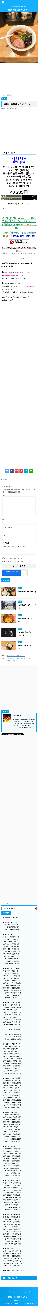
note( (21, 224)
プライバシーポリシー (14, 1292)
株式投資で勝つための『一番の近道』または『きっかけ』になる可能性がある (18, 221)
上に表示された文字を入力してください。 (15, 547)
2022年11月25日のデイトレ (16, 656)
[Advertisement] (19, 78)
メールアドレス (7, 527)
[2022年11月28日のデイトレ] (26, 471)
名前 (4, 519)
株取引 (5, 479)
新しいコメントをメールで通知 (13, 558)
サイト (4, 535)
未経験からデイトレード (19, 1300)
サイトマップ (26, 1292)
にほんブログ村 (19, 258)
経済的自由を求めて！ (19, 9)
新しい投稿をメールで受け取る (13, 561)
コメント (5, 495)
